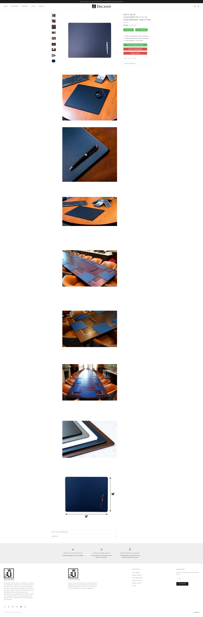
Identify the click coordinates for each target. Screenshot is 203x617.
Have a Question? (141, 30)
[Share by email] (135, 58)
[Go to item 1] (54, 15)
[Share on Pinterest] (133, 58)
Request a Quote (135, 53)
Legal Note (196, 612)
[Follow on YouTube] (21, 607)
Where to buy (128, 30)
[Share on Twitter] (131, 58)
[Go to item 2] (54, 21)
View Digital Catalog (137, 578)
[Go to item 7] (54, 49)
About (33, 6)
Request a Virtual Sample (135, 49)
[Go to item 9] (54, 61)
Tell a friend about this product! (135, 45)
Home (5, 6)
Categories (14, 6)
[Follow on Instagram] (13, 607)
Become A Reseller (137, 575)
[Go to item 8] (54, 55)
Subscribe (182, 583)
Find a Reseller (136, 572)
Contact (42, 6)
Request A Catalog (137, 580)
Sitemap (134, 585)
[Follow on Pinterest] (17, 607)
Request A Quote (136, 583)
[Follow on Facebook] (4, 607)
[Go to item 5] (54, 38)
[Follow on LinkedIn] (25, 607)
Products (24, 6)
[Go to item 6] (54, 44)
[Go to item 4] (54, 32)
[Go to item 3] (54, 27)
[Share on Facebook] (128, 58)
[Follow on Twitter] (9, 607)
